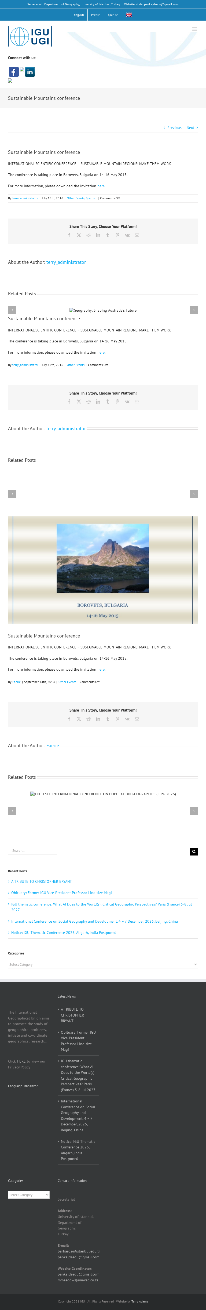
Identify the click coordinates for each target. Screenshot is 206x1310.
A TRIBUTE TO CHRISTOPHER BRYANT (41, 881)
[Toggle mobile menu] (195, 29)
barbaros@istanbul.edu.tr (79, 1251)
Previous (174, 127)
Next (190, 127)
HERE (21, 1061)
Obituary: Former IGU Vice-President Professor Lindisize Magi (61, 892)
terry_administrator (25, 198)
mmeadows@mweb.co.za (78, 1280)
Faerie (16, 682)
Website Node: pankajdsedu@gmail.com (151, 4)
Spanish (91, 198)
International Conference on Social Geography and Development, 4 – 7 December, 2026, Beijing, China (94, 921)
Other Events (75, 198)
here (101, 186)
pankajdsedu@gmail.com (78, 1257)
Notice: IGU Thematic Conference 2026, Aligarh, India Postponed (63, 932)
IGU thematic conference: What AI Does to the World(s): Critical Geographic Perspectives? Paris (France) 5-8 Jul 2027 (78, 1075)
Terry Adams (139, 1301)
